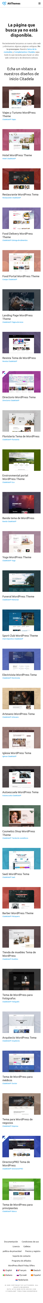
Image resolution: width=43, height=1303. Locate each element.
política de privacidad (12, 1251)
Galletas (26, 1246)
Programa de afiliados (21, 1261)
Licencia (16, 1246)
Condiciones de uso (30, 1242)
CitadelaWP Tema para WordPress (21, 1291)
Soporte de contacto (21, 1256)
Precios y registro (32, 1251)
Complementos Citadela (24, 52)
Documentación (11, 1242)
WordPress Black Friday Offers (21, 1265)
